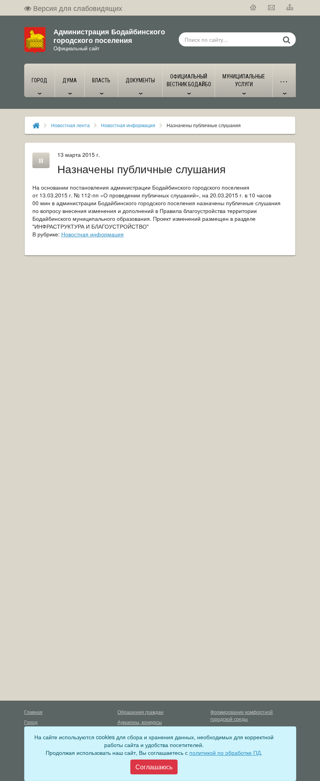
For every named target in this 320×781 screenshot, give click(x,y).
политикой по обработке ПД (225, 752)
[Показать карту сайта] (290, 7)
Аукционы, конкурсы (139, 722)
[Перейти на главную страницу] (253, 7)
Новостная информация (128, 125)
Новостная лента (70, 125)
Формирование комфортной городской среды (241, 715)
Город (30, 722)
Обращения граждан (140, 711)
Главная (33, 711)
